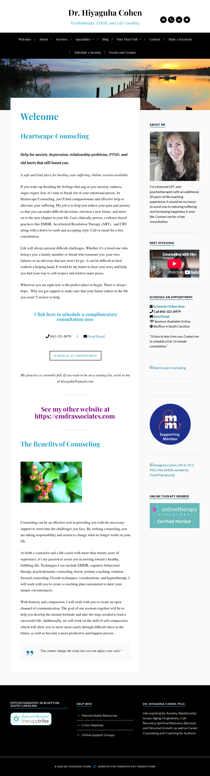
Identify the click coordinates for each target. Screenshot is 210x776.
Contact (154, 39)
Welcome (24, 39)
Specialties (83, 39)
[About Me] (174, 156)
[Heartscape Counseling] (174, 367)
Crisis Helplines (93, 725)
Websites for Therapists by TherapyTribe (126, 766)
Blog (105, 39)
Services (61, 39)
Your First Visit (127, 39)
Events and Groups (122, 52)
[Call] (171, 19)
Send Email (96, 336)
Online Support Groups (98, 735)
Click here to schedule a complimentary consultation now (76, 316)
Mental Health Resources (99, 715)
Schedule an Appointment (75, 355)
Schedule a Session (87, 52)
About (43, 39)
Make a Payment (180, 39)
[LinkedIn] (179, 19)
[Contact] (163, 19)
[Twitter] (187, 19)
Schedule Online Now (169, 306)
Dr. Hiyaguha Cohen (105, 12)
